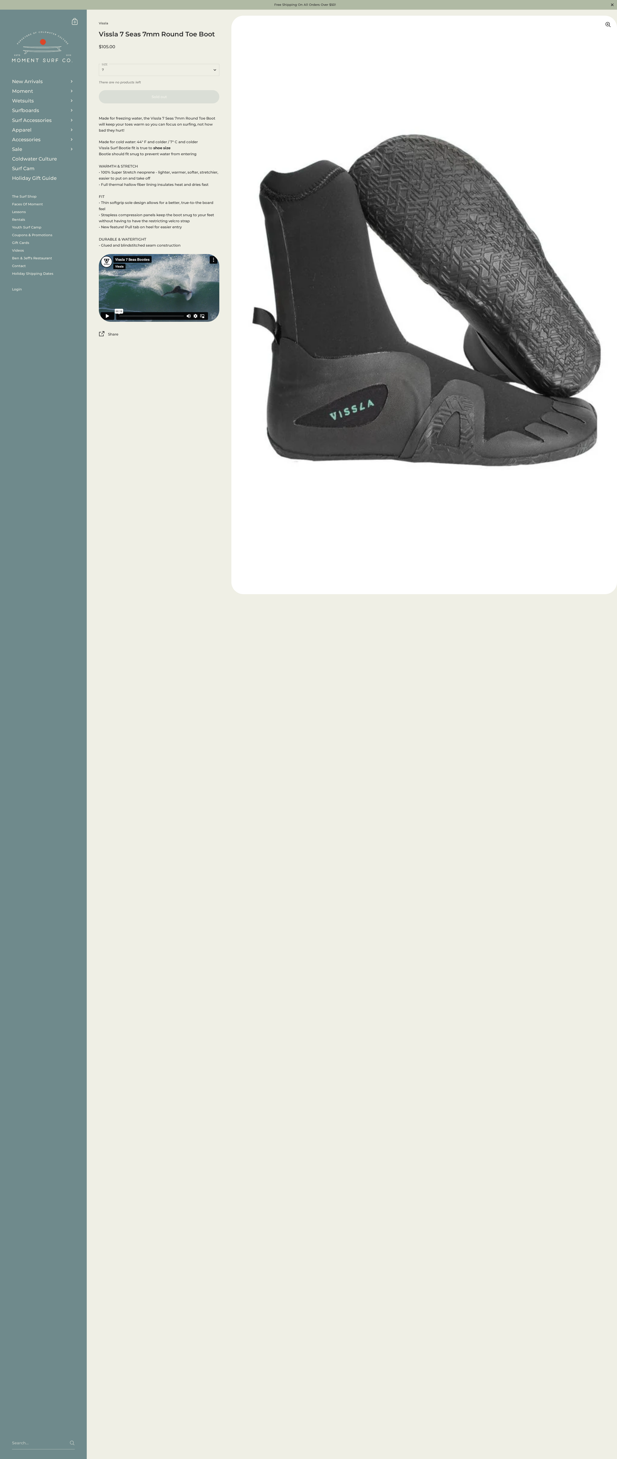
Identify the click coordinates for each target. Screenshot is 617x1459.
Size (104, 64)
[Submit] (72, 1443)
